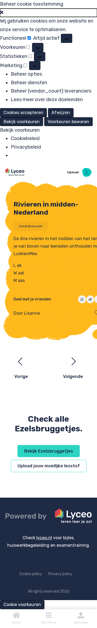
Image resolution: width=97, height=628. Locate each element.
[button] (48, 13)
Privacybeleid (26, 147)
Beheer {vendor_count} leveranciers (51, 91)
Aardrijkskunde (30, 226)
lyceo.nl (44, 537)
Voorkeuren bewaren (68, 121)
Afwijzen (60, 112)
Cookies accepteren (23, 112)
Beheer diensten (29, 83)
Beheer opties (26, 74)
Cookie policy (30, 574)
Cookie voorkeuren (22, 604)
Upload (73, 172)
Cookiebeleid (25, 138)
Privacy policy (60, 574)
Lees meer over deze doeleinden (47, 99)
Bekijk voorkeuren (22, 121)
